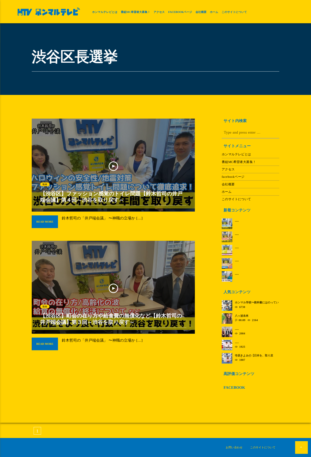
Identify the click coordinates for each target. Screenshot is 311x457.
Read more (45, 221)
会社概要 (200, 12)
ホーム (214, 12)
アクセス (159, 12)
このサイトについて (234, 12)
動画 (45, 184)
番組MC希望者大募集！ (135, 12)
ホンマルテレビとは (104, 12)
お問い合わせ (234, 447)
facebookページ (180, 12)
